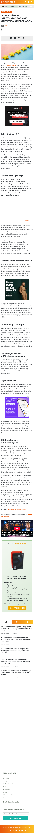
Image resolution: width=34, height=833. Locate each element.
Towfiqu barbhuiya (14, 509)
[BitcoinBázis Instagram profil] (13, 831)
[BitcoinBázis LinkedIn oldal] (19, 831)
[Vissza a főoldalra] (8, 1)
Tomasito (15, 666)
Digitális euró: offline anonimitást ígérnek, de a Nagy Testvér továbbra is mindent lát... (16, 661)
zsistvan (6, 26)
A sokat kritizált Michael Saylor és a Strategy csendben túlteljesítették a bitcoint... (15, 650)
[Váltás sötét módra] (28, 2)
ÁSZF (4, 786)
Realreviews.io (11, 65)
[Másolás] (23, 38)
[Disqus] (17, 701)
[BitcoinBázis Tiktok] (25, 831)
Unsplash (23, 509)
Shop (4, 798)
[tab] (6, 622)
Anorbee (15, 677)
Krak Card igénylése (17, 608)
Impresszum (6, 778)
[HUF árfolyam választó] (31, 6)
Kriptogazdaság (6, 11)
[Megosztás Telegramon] (15, 38)
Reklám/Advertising (8, 795)
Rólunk (5, 792)
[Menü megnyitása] (31, 2)
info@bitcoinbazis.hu (12, 802)
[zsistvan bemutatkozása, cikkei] (2, 26)
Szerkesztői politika (8, 784)
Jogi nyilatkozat (7, 781)
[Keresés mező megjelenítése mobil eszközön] (26, 2)
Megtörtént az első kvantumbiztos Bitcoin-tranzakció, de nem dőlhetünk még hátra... (16, 639)
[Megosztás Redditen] (19, 38)
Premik (15, 633)
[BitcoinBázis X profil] (10, 831)
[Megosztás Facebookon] (11, 38)
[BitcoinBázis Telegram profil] (22, 831)
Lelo (14, 644)
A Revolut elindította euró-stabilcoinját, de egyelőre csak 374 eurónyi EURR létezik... (16, 672)
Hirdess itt (27, 220)
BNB (7, 6)
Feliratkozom (15, 818)
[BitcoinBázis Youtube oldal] (16, 831)
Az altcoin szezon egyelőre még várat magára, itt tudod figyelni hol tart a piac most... (16, 629)
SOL (26, 6)
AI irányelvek (6, 789)
